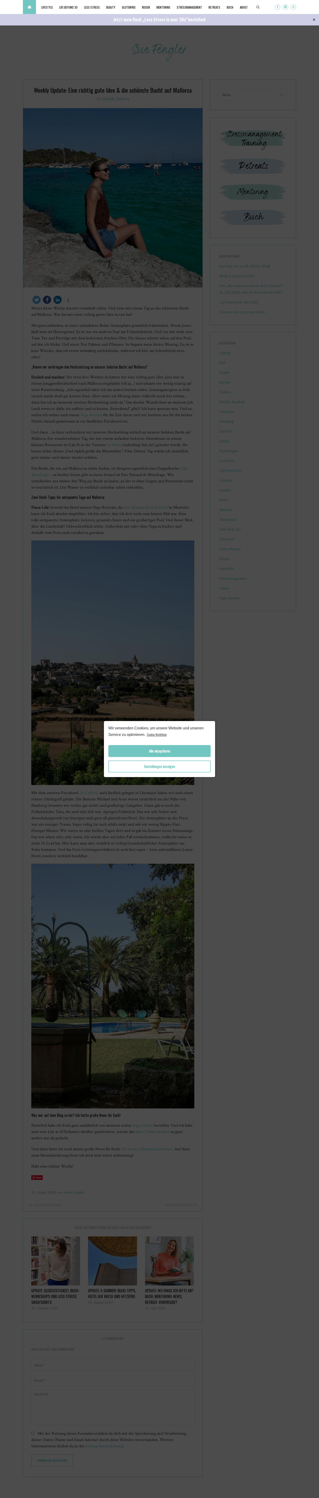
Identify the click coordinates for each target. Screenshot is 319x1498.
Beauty (110, 7)
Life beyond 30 (68, 7)
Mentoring (163, 7)
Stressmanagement (189, 7)
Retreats (214, 7)
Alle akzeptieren (159, 751)
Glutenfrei (128, 7)
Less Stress (92, 7)
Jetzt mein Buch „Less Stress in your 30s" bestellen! (159, 19)
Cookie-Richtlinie (157, 734)
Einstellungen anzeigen (159, 766)
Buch (230, 7)
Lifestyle (47, 7)
